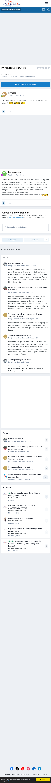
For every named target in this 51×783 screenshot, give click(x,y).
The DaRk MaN (16, 521)
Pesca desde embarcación (25, 77)
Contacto (35, 774)
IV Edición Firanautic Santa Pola (20, 518)
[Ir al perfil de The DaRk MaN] (5, 519)
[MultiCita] (3, 111)
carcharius (12, 480)
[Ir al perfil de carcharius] (5, 476)
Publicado (17, 96)
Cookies (44, 774)
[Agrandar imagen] (10, 103)
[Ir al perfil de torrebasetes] (4, 173)
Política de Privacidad (20, 774)
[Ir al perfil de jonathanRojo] (5, 315)
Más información (12, 781)
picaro (13, 266)
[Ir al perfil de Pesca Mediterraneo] (5, 494)
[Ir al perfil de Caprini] (5, 288)
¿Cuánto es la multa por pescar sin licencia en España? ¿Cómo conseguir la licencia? (24, 543)
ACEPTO (42, 779)
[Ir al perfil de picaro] (5, 264)
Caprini (14, 292)
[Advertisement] (25, 39)
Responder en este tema (25, 84)
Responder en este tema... (16, 227)
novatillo (8, 74)
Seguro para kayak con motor (19, 335)
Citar (9, 111)
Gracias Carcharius (15, 263)
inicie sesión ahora (16, 218)
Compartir (13, 240)
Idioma (6, 774)
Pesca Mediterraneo (18, 498)
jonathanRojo (16, 319)
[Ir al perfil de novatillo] (4, 94)
